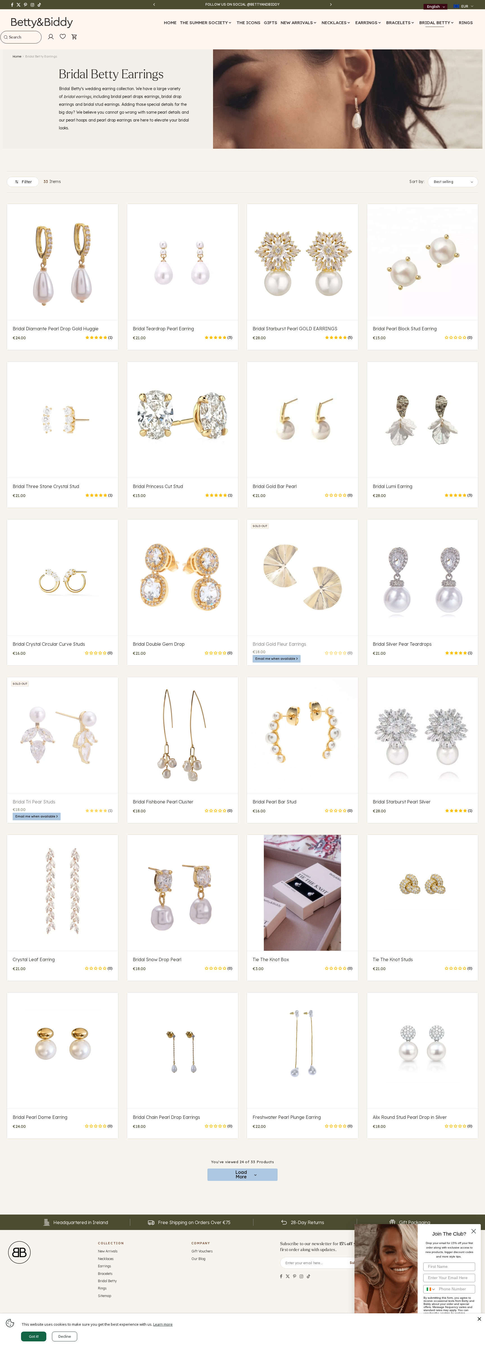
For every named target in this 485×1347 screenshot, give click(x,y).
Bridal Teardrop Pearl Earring (163, 328)
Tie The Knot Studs (393, 959)
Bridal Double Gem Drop (159, 644)
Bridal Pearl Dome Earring (40, 1117)
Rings (102, 1288)
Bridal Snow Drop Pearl (157, 959)
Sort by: (416, 181)
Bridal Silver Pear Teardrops (402, 644)
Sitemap (104, 1296)
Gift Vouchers (202, 1251)
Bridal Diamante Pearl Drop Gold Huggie (56, 328)
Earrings (104, 1266)
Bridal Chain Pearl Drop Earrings (166, 1117)
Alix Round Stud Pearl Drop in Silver (410, 1117)
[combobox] (21, 37)
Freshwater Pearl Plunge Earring (287, 1117)
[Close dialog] (474, 1231)
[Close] (479, 1319)
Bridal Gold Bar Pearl (275, 486)
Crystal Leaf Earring (34, 959)
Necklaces (106, 1259)
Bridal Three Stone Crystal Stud (46, 486)
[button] (207, 22)
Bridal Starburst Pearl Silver (402, 802)
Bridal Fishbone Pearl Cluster (163, 802)
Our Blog (198, 1259)
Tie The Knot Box (271, 959)
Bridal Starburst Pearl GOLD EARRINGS (295, 328)
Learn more (163, 1324)
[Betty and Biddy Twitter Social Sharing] (288, 1276)
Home (17, 56)
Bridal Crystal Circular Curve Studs (49, 644)
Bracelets (105, 1274)
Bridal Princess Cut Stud (158, 486)
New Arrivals (108, 1251)
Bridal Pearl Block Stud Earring (405, 328)
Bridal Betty (107, 1281)
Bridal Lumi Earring (392, 486)
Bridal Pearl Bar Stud (274, 802)
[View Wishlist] (62, 36)
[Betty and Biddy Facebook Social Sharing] (281, 1276)
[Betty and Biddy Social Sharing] (294, 1276)
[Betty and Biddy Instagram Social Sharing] (301, 1276)
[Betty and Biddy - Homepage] (42, 22)
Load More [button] (241, 1174)
